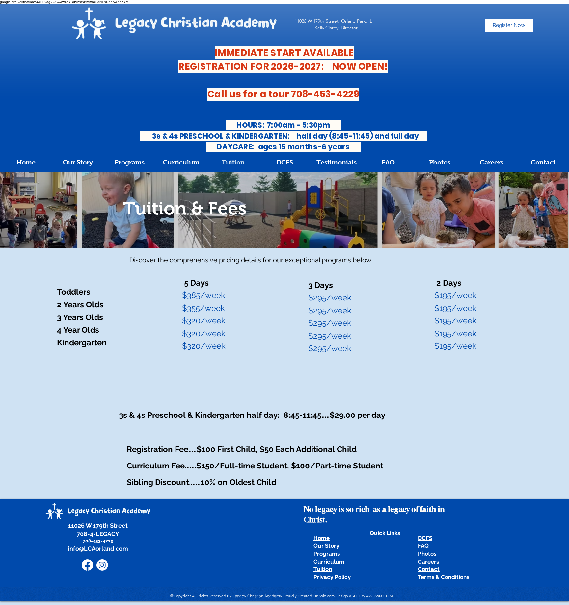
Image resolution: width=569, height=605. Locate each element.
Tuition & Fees (185, 208)
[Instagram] (102, 565)
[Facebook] (87, 565)
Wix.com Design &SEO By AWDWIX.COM (356, 595)
